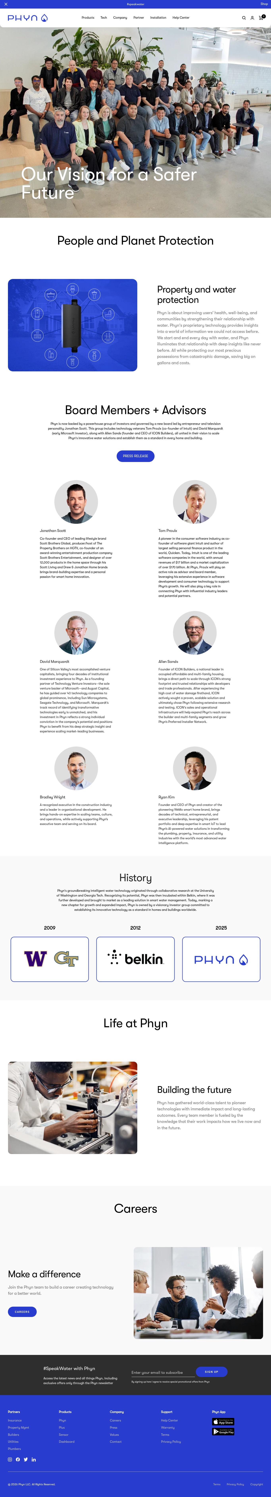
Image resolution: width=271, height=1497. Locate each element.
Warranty (168, 1427)
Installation (158, 17)
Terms (165, 1435)
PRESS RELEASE (135, 456)
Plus (62, 1427)
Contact (116, 1442)
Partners (14, 1412)
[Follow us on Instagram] (10, 1460)
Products (88, 17)
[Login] (252, 17)
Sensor (63, 1435)
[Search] (244, 18)
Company (120, 17)
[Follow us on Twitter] (26, 1460)
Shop (264, 4)
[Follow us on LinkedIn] (34, 1460)
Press (113, 1427)
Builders (13, 1435)
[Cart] (261, 18)
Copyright (256, 1484)
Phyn (62, 1420)
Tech (104, 17)
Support (166, 1412)
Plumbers (14, 1449)
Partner (139, 17)
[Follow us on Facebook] (18, 1460)
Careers (22, 1311)
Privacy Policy (171, 1442)
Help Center (181, 17)
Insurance (15, 1420)
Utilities (13, 1442)
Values (114, 1435)
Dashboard (66, 1442)
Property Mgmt (18, 1427)
